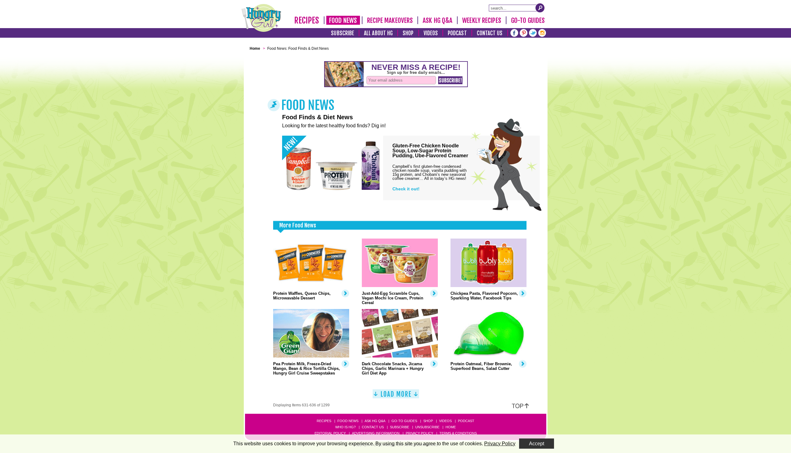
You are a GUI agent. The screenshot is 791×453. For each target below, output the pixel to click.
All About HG (378, 33)
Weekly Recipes (481, 20)
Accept (536, 443)
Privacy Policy (419, 433)
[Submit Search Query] (540, 7)
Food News (343, 20)
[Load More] (396, 396)
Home (451, 427)
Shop (408, 33)
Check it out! (406, 188)
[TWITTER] (533, 32)
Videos (431, 33)
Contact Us (490, 33)
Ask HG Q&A (437, 20)
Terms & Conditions (458, 433)
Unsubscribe (427, 427)
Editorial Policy (330, 433)
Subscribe (342, 33)
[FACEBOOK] (514, 32)
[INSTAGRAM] (542, 32)
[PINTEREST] (523, 32)
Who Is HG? (345, 427)
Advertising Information (376, 433)
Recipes (306, 20)
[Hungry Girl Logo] (261, 18)
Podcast (457, 33)
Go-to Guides (404, 421)
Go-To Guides (528, 20)
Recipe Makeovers (390, 20)
